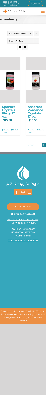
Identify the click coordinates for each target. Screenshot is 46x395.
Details (15, 130)
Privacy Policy (26, 314)
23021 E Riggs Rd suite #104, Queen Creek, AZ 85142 (11, 4)
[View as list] (25, 47)
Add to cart (6, 131)
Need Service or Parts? (23, 240)
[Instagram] (23, 192)
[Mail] (29, 192)
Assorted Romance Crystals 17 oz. (35, 111)
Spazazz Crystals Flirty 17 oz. (8, 111)
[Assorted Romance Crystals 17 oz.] (36, 80)
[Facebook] (17, 192)
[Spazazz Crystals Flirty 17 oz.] (10, 80)
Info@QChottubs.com (24, 214)
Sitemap (39, 314)
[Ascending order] (36, 33)
